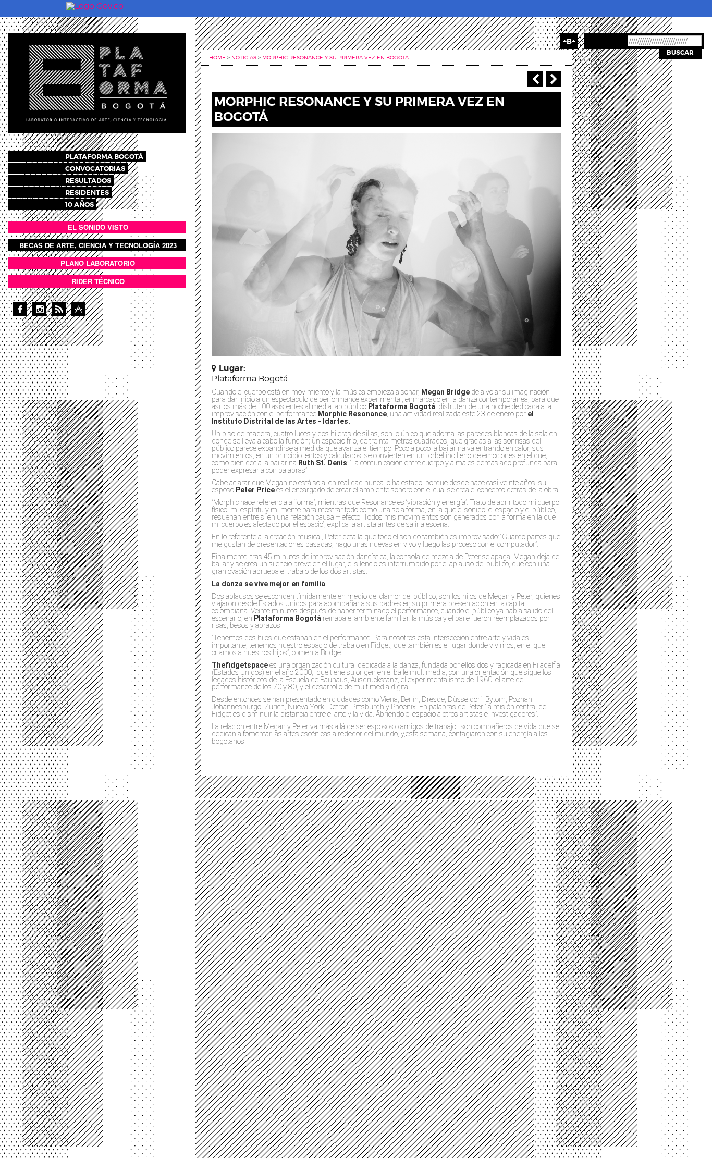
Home (217, 57)
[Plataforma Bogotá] (96, 82)
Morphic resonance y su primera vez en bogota (335, 57)
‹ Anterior (535, 79)
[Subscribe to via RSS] (59, 309)
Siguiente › (553, 79)
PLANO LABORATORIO (97, 263)
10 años (79, 204)
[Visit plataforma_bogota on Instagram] (39, 309)
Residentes (87, 192)
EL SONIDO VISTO (98, 227)
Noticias (243, 57)
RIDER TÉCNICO (98, 281)
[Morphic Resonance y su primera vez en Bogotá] (386, 244)
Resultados (88, 180)
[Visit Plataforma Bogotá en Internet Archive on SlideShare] (78, 309)
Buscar (680, 52)
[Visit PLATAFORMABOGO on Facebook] (20, 309)
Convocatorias (95, 168)
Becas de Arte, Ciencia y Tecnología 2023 (98, 245)
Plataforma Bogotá (104, 156)
